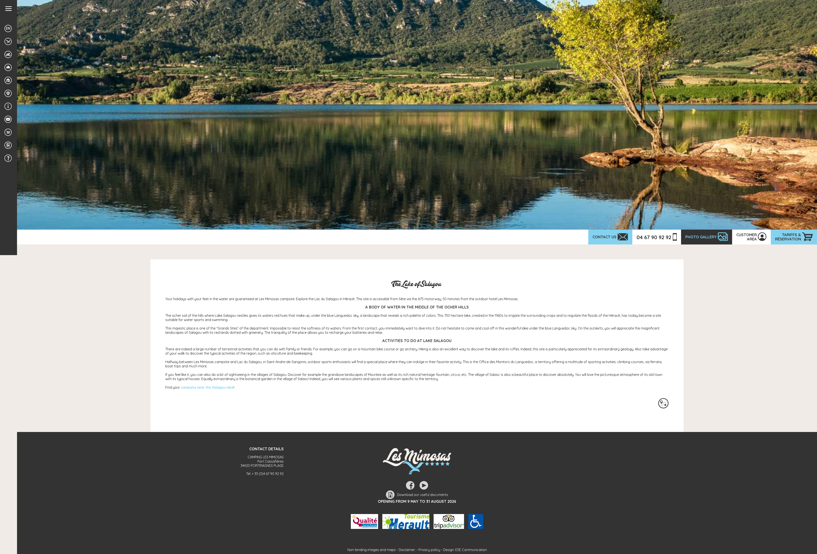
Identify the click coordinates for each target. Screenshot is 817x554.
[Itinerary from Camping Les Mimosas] (663, 403)
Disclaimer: (407, 550)
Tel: (265, 474)
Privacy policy (429, 550)
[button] (8, 8)
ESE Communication (471, 550)
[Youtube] (424, 485)
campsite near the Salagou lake (207, 387)
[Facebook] (410, 485)
